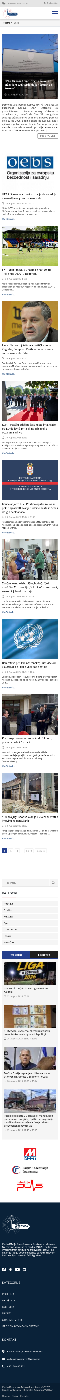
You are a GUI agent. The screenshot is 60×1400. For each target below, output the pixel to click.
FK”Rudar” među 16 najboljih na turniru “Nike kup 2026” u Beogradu (26, 272)
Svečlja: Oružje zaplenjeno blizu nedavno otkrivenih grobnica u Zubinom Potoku (27, 1075)
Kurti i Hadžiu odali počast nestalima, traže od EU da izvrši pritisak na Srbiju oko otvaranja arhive (29, 428)
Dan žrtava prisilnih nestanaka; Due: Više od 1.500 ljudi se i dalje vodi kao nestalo (29, 665)
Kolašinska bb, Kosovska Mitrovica (24, 1351)
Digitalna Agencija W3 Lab (38, 1389)
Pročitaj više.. (8, 218)
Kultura (8, 916)
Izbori (7, 936)
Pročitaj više (47, 135)
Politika (8, 903)
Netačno (9, 942)
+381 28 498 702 (16, 1366)
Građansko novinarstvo (20, 1326)
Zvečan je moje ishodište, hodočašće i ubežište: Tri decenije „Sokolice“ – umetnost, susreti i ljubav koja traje (30, 587)
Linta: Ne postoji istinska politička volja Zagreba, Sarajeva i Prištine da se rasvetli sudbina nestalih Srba (27, 349)
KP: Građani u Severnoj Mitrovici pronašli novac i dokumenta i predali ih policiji (27, 1032)
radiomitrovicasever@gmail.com (23, 1358)
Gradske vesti (12, 929)
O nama (6, 1396)
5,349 (29, 850)
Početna (7, 22)
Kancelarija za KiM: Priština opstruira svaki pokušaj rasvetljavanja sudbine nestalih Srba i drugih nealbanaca (30, 508)
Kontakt (24, 1396)
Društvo (8, 910)
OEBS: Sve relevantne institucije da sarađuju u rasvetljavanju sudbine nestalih (29, 196)
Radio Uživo (52, 3)
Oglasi (15, 1396)
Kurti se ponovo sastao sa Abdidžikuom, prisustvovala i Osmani (27, 740)
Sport (7, 923)
